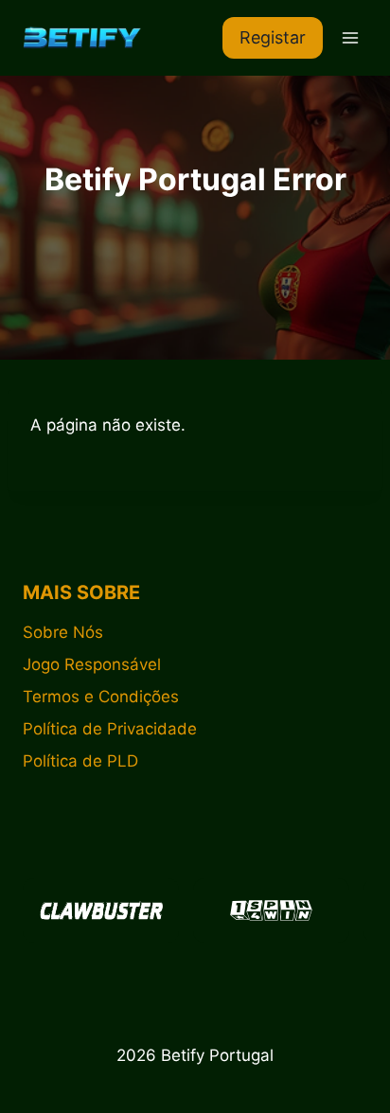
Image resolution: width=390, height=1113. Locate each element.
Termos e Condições (101, 696)
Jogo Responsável (92, 664)
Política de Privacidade (110, 728)
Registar (272, 37)
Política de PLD (80, 760)
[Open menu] (349, 37)
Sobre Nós (63, 632)
